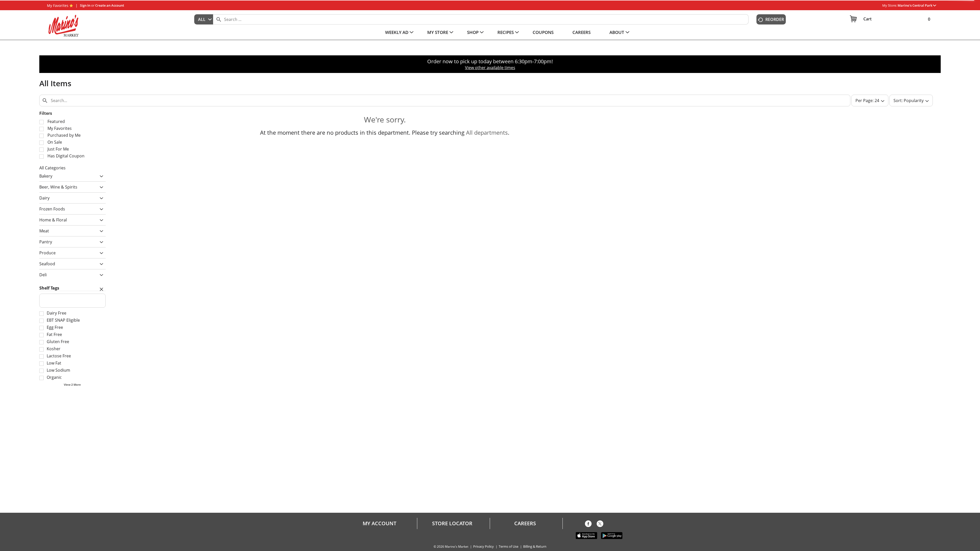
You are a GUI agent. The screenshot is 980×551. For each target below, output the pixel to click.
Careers (525, 523)
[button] (917, 5)
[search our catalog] (218, 19)
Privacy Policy (483, 546)
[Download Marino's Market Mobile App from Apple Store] (586, 535)
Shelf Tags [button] (49, 288)
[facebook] (588, 525)
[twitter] (600, 525)
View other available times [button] (490, 67)
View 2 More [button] (72, 384)
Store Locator (452, 523)
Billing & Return (534, 546)
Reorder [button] (774, 19)
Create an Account (109, 5)
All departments (487, 132)
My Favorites (57, 5)
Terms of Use (508, 546)
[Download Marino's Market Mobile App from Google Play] (611, 535)
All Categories (52, 168)
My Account (379, 523)
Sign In (85, 5)
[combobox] (203, 19)
